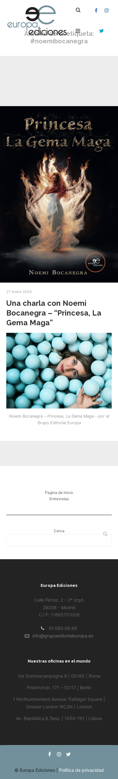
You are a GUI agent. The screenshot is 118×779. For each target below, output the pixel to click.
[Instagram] (107, 10)
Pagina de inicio (59, 492)
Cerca (59, 530)
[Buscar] (78, 10)
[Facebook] (96, 10)
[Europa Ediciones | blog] (37, 20)
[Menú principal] (78, 31)
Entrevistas (59, 498)
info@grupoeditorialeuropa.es (62, 635)
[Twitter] (101, 31)
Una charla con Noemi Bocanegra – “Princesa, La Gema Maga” (53, 313)
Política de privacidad (81, 770)
